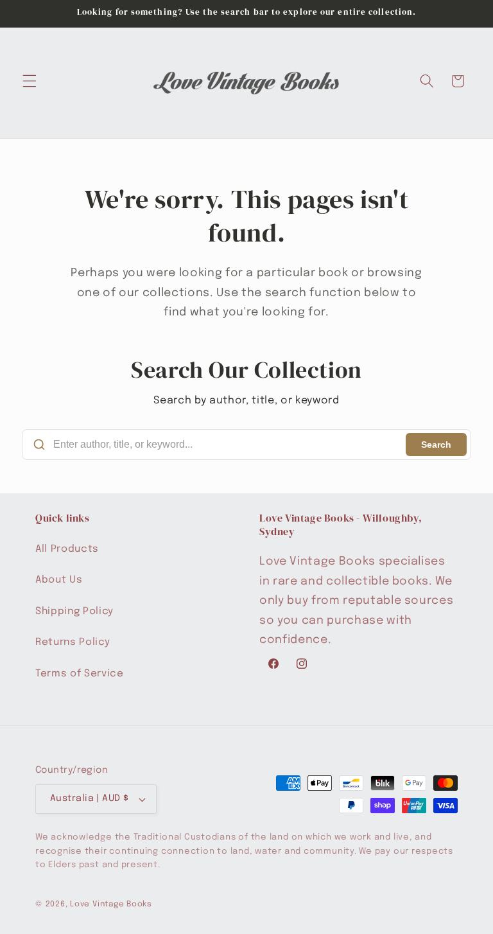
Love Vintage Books (111, 904)
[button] (29, 81)
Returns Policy (72, 642)
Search (436, 444)
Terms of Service (79, 674)
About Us (58, 580)
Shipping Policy (74, 611)
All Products (67, 549)
